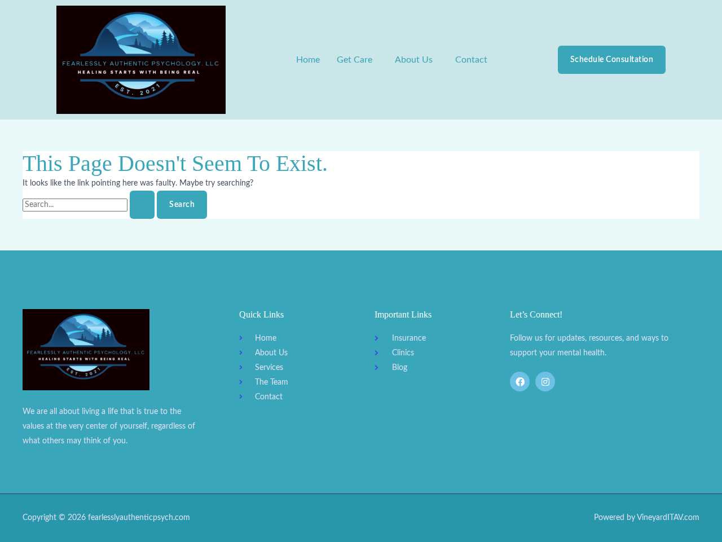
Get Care (354, 59)
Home (308, 59)
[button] (357, 60)
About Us (414, 59)
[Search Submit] (142, 205)
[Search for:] (90, 205)
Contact (471, 59)
